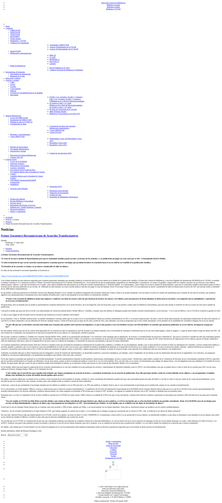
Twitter (113, 456)
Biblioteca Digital (113, 7)
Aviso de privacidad (113, 446)
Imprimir (9, 249)
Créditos (113, 450)
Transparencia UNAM (113, 458)
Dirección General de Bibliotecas (113, 3)
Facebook (113, 452)
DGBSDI (9, 218)
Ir (26, 435)
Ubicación (113, 448)
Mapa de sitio (113, 443)
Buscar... (4, 435)
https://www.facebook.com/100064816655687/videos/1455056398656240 (35, 276)
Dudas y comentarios (113, 441)
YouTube (113, 454)
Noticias (9, 222)
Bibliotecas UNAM (113, 9)
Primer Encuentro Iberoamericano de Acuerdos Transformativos (39, 235)
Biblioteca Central (113, 5)
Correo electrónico (12, 251)
